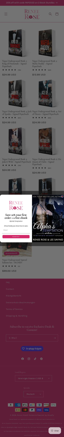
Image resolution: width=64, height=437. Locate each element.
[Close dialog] (62, 196)
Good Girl (16, 236)
